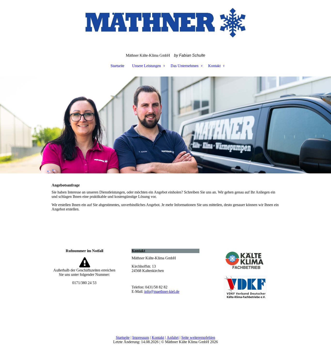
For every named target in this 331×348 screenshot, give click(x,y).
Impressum (140, 337)
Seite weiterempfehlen (198, 337)
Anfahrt (173, 337)
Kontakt (214, 66)
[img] (165, 24)
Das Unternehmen (184, 66)
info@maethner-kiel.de (161, 291)
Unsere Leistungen (146, 66)
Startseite (117, 66)
